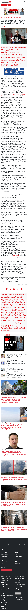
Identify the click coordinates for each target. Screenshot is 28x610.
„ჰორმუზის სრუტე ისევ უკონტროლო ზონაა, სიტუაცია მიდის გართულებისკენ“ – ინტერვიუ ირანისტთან (14, 426)
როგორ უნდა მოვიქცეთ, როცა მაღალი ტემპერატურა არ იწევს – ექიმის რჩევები (16, 356)
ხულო (16, 554)
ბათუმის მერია (5, 584)
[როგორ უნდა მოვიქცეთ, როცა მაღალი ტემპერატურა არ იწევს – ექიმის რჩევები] (3, 356)
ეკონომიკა (4, 602)
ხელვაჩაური (18, 556)
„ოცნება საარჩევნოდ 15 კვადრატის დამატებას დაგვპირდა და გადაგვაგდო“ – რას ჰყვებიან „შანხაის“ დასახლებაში (14, 400)
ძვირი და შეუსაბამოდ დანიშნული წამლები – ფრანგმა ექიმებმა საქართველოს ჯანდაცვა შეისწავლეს (15, 363)
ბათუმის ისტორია (20, 586)
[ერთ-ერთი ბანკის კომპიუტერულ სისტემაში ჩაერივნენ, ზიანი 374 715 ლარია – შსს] (14, 492)
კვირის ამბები (5, 554)
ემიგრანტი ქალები (20, 578)
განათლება (4, 559)
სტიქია (3, 586)
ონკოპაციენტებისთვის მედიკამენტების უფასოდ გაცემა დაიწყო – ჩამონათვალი (15, 369)
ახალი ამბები (4, 552)
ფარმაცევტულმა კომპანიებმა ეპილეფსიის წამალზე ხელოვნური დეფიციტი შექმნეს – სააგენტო (15, 375)
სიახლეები (9, 17)
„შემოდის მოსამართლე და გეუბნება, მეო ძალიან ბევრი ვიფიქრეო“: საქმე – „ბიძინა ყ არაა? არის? (13, 453)
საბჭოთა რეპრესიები (21, 584)
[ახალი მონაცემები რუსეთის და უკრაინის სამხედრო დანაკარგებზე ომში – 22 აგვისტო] (14, 517)
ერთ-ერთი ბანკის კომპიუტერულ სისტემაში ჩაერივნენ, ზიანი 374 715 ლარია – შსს (13, 504)
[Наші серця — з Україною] (7, 2)
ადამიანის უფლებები (7, 595)
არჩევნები (4, 582)
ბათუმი (17, 552)
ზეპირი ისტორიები (20, 576)
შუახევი (17, 559)
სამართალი (4, 556)
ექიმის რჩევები (5, 589)
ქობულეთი (18, 563)
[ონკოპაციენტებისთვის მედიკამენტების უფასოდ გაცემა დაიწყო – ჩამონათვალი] (3, 369)
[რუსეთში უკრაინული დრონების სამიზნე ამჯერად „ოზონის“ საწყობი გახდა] (14, 467)
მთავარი (3, 17)
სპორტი (3, 600)
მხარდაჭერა (6, 5)
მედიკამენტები (17, 17)
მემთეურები (18, 589)
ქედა (16, 561)
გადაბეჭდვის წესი (22, 284)
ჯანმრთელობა (5, 561)
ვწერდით (16, 255)
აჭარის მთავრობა (6, 576)
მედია (2, 606)
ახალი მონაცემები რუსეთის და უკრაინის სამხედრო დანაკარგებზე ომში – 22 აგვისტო (14, 529)
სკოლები (3, 604)
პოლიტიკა (4, 598)
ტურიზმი (3, 608)
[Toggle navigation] (24, 2)
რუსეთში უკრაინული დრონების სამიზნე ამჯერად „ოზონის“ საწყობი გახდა (14, 479)
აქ (19, 279)
